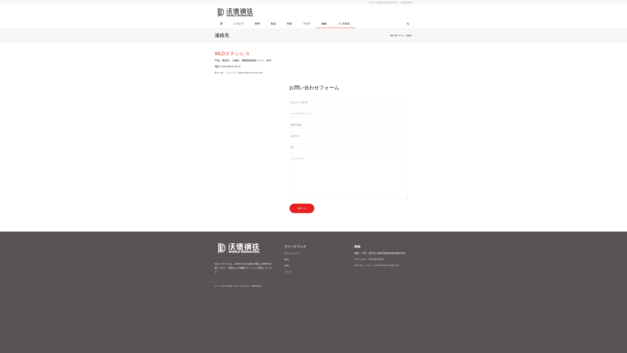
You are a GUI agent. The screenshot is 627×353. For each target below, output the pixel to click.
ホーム (401, 35)
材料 (287, 265)
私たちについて (293, 253)
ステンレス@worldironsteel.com (383, 2)
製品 (287, 259)
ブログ (288, 271)
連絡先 (222, 35)
